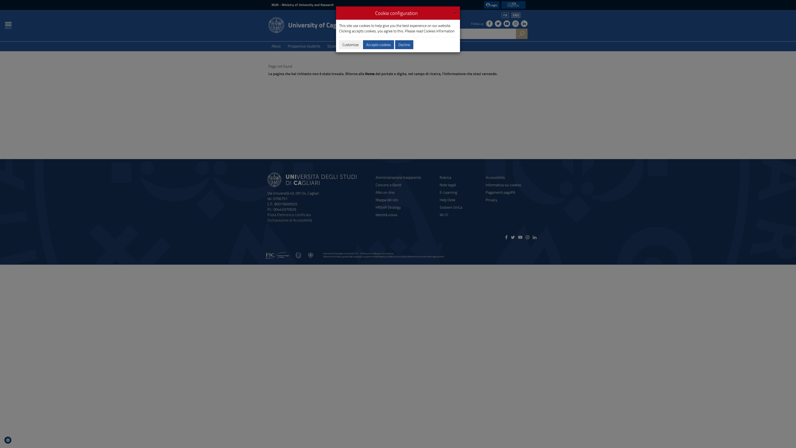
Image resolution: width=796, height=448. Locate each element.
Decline (404, 44)
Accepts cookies (378, 44)
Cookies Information (439, 31)
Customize (350, 44)
